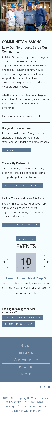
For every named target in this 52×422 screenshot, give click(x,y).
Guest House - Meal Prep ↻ (26, 278)
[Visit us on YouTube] (41, 7)
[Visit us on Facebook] (32, 7)
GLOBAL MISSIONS (17, 324)
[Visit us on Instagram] (36, 7)
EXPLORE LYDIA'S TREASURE (20, 225)
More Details (24, 294)
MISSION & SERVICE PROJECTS (21, 318)
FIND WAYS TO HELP (15, 150)
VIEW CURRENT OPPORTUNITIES (22, 186)
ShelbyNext (26, 417)
